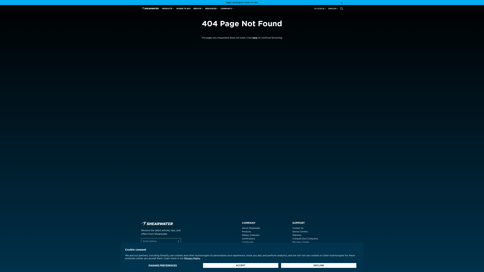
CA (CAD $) (319, 9)
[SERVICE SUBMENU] (202, 8)
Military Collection (251, 235)
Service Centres (300, 231)
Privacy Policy (192, 258)
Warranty (296, 235)
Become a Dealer (300, 242)
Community (247, 242)
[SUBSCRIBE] (175, 241)
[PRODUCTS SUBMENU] (173, 8)
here (255, 37)
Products (246, 231)
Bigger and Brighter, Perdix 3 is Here (242, 3)
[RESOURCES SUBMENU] (217, 8)
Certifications (248, 238)
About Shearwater (251, 228)
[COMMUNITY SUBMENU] (233, 8)
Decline (319, 265)
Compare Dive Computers (305, 238)
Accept (240, 265)
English (332, 9)
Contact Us (297, 228)
